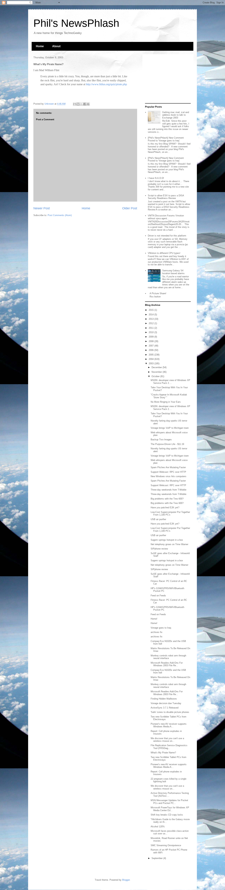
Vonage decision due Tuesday (166, 703)
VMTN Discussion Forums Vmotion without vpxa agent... (166, 217)
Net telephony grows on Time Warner (169, 544)
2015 (151, 310)
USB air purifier (158, 519)
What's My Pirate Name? (163, 752)
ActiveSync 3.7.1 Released (164, 707)
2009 (151, 336)
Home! (154, 618)
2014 (151, 314)
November (157, 372)
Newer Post (41, 208)
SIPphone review (159, 548)
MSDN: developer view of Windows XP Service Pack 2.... (170, 381)
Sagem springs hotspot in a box (167, 540)
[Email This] (74, 104)
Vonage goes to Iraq (161, 627)
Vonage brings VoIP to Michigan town (170, 428)
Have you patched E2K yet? (165, 507)
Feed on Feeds (158, 595)
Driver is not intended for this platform (167, 235)
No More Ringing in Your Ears (166, 402)
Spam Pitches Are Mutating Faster (168, 467)
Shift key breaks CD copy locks (167, 814)
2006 (151, 350)
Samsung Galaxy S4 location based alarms (173, 272)
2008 (151, 341)
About (56, 46)
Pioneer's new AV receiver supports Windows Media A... (169, 725)
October (156, 376)
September (157, 858)
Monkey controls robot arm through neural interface (168, 657)
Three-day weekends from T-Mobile (168, 489)
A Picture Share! (158, 293)
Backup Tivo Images (161, 439)
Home (40, 46)
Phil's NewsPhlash (76, 23)
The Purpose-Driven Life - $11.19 (167, 444)
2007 (151, 345)
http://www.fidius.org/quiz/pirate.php (106, 84)
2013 (151, 319)
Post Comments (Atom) (60, 215)
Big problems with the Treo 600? (167, 498)
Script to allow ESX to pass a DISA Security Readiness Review (166, 197)
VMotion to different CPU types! (164, 253)
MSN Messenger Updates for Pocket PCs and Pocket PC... (169, 801)
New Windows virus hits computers (168, 476)
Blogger (126, 880)
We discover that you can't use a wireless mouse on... (167, 739)
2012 (151, 323)
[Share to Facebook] (84, 104)
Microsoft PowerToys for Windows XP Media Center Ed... (170, 809)
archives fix (156, 632)
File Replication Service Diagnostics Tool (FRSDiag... (169, 747)
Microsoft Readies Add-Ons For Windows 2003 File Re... (167, 664)
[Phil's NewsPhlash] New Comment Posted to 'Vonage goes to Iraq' (166, 139)
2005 (151, 354)
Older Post (129, 208)
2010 (151, 332)
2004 (151, 359)
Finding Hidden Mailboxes (164, 698)
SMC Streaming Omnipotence (166, 845)
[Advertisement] (167, 79)
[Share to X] (81, 104)
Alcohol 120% (158, 826)
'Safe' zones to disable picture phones (170, 712)
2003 (151, 363)
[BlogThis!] (78, 104)
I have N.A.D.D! (156, 178)
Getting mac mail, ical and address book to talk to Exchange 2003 (175, 115)
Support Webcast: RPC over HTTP (168, 472)
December (157, 367)
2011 (151, 328)
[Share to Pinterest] (88, 104)
